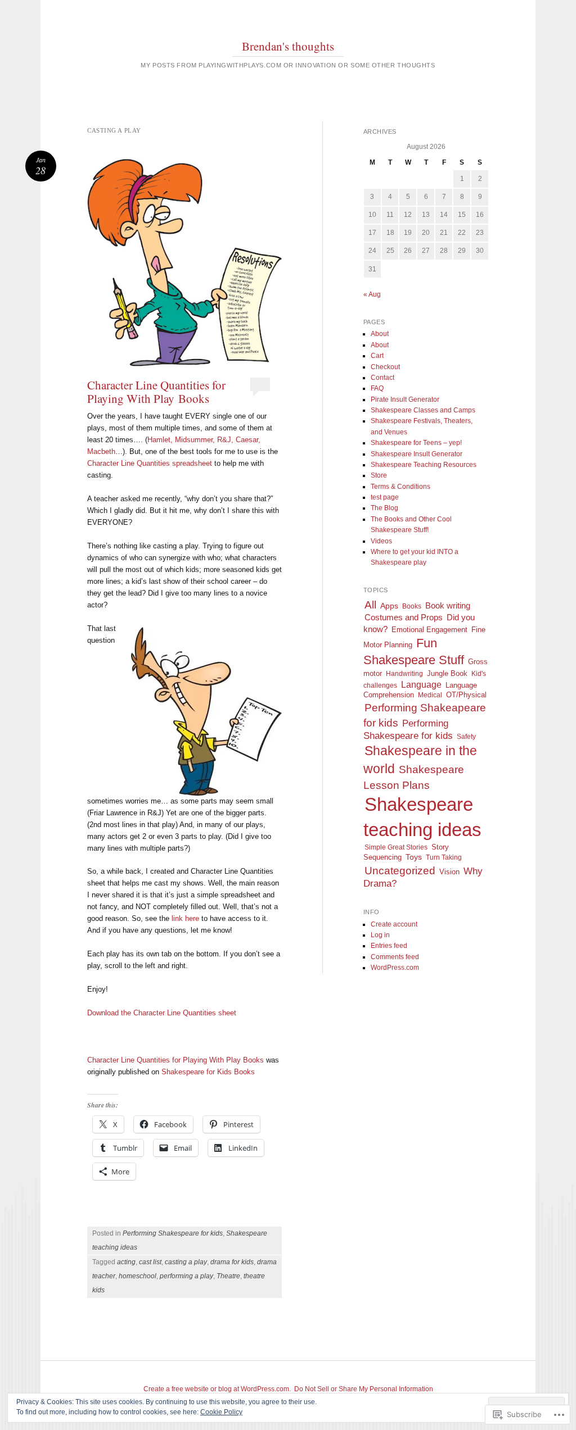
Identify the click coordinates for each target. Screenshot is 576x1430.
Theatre (228, 1276)
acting (126, 1262)
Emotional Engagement (429, 630)
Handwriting (404, 674)
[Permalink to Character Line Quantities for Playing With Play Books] (184, 262)
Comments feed (395, 957)
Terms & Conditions (400, 487)
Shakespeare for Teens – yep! (416, 443)
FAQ (377, 388)
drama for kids (232, 1262)
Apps (389, 606)
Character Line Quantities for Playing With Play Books (156, 391)
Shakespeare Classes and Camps (423, 410)
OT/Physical (466, 695)
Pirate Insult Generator (405, 399)
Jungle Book (447, 673)
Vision (449, 872)
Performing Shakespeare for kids (173, 1233)
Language (421, 684)
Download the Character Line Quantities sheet (161, 1013)
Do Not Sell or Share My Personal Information (363, 1389)
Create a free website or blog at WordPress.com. (217, 1389)
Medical (430, 695)
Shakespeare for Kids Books (208, 1072)
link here (185, 918)
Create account (394, 924)
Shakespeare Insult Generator (416, 454)
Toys (414, 857)
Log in (380, 935)
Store (379, 475)
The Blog (384, 508)
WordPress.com (395, 968)
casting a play (186, 1262)
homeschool (137, 1276)
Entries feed (389, 946)
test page (385, 497)
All (370, 604)
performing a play (186, 1276)
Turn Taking (444, 857)
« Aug (372, 294)
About (380, 334)
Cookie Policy (221, 1412)
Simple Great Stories (396, 847)
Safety (466, 737)
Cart (377, 356)
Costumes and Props (403, 617)
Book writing (447, 605)
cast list (150, 1262)
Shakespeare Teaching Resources (423, 465)
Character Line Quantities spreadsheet (149, 463)
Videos (381, 541)
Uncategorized (399, 870)
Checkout (385, 367)
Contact (382, 378)
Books (411, 606)
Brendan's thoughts (288, 46)
